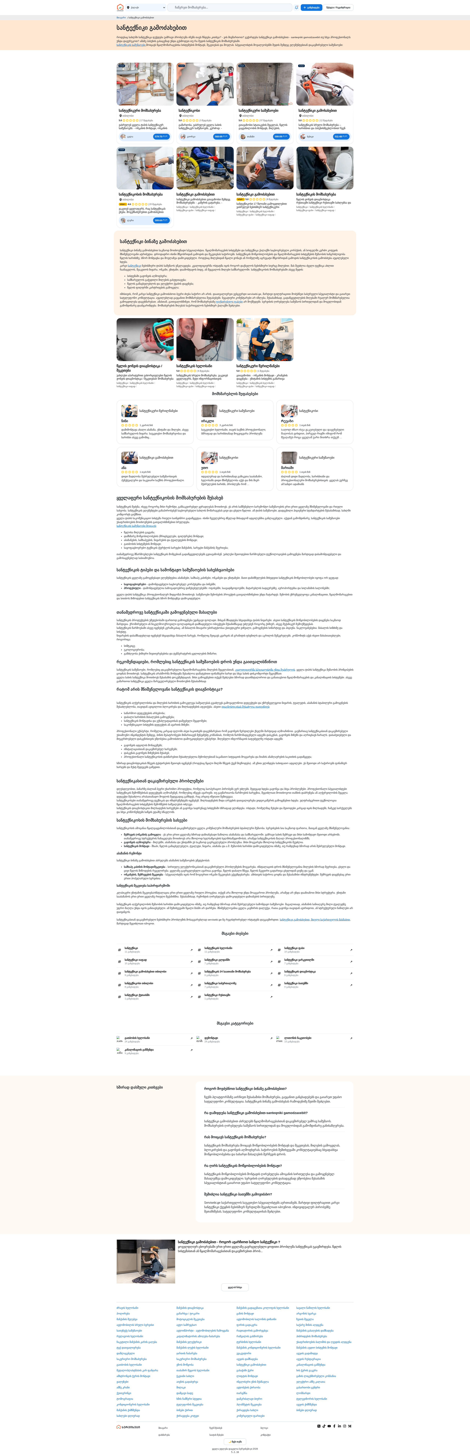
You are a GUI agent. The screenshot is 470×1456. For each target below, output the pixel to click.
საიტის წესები (216, 1435)
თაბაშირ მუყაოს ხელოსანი (192, 1370)
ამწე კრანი (123, 1387)
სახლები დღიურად (128, 1415)
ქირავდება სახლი (247, 1410)
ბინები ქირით (184, 1410)
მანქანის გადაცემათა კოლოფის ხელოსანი (262, 1307)
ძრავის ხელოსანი (127, 1307)
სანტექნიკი (134, 265)
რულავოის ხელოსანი (130, 1336)
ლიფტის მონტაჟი (247, 1376)
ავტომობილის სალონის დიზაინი (256, 1319)
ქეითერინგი (124, 1393)
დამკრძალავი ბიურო (249, 1398)
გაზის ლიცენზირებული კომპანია (316, 1376)
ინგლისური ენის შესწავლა (252, 1381)
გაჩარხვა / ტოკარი (187, 1313)
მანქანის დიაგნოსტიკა (190, 1307)
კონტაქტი (266, 1435)
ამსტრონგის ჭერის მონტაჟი (133, 1376)
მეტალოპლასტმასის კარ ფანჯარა (137, 1370)
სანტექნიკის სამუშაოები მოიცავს (136, 525)
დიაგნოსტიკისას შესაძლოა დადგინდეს (245, 706)
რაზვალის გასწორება (249, 1336)
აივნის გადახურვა (187, 1381)
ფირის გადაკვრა (246, 1324)
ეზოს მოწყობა (185, 1364)
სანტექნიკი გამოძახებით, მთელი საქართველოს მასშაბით (315, 919)
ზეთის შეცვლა (305, 1319)
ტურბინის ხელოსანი (248, 1341)
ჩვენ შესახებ (215, 1428)
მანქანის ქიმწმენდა (128, 1410)
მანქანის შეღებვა (127, 1319)
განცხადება (313, 7)
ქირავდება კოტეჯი (187, 1415)
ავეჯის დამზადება (247, 1359)
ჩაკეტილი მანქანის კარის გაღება (137, 1341)
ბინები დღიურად (306, 1410)
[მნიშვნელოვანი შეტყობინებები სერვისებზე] (296, 7)
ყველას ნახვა (235, 1287)
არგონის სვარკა (306, 1313)
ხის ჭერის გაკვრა (306, 1370)
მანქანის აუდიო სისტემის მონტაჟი (316, 1347)
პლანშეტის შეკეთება (249, 1404)
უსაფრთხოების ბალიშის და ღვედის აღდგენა (323, 1341)
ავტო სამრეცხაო (186, 1324)
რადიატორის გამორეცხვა (252, 1330)
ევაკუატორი (243, 1353)
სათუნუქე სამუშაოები (129, 1330)
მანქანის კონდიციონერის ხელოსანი (258, 1347)
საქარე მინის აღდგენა (309, 1324)
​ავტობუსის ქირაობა (248, 1387)
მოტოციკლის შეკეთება (190, 1319)
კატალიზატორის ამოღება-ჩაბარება (198, 1336)
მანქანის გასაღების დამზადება (315, 1330)
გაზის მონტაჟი (245, 1313)
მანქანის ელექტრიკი (189, 1341)
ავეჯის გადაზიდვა (307, 1353)
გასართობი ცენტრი (308, 1387)
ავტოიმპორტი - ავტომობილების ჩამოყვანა (202, 1330)
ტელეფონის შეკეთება (189, 1404)
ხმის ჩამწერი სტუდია (189, 1398)
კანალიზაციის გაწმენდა (310, 1364)
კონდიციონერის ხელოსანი (133, 1404)
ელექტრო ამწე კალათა (310, 1381)
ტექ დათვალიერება (129, 1347)
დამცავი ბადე (184, 1393)
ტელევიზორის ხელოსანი (311, 1398)
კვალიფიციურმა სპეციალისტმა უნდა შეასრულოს (265, 669)
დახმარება (164, 1435)
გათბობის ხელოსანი (129, 1364)
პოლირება (123, 1313)
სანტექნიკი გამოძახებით (251, 1364)
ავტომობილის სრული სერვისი (135, 1324)
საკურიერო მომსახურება (132, 1359)
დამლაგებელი (126, 1353)
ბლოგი (264, 1428)
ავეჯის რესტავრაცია (308, 1359)
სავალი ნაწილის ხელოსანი (313, 1307)
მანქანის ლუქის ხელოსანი (192, 1347)
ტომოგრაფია (125, 1398)
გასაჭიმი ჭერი (245, 1370)
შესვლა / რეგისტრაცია (338, 7)
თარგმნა (241, 1393)
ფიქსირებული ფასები (229, 301)
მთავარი (121, 17)
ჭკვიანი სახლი (185, 1376)
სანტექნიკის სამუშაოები (131, 44)
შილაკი (181, 1387)
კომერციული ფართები (250, 1415)
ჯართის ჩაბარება (186, 1353)
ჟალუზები (122, 1381)
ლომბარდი (303, 1393)
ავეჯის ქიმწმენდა (306, 1404)
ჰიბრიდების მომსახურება (311, 1336)
